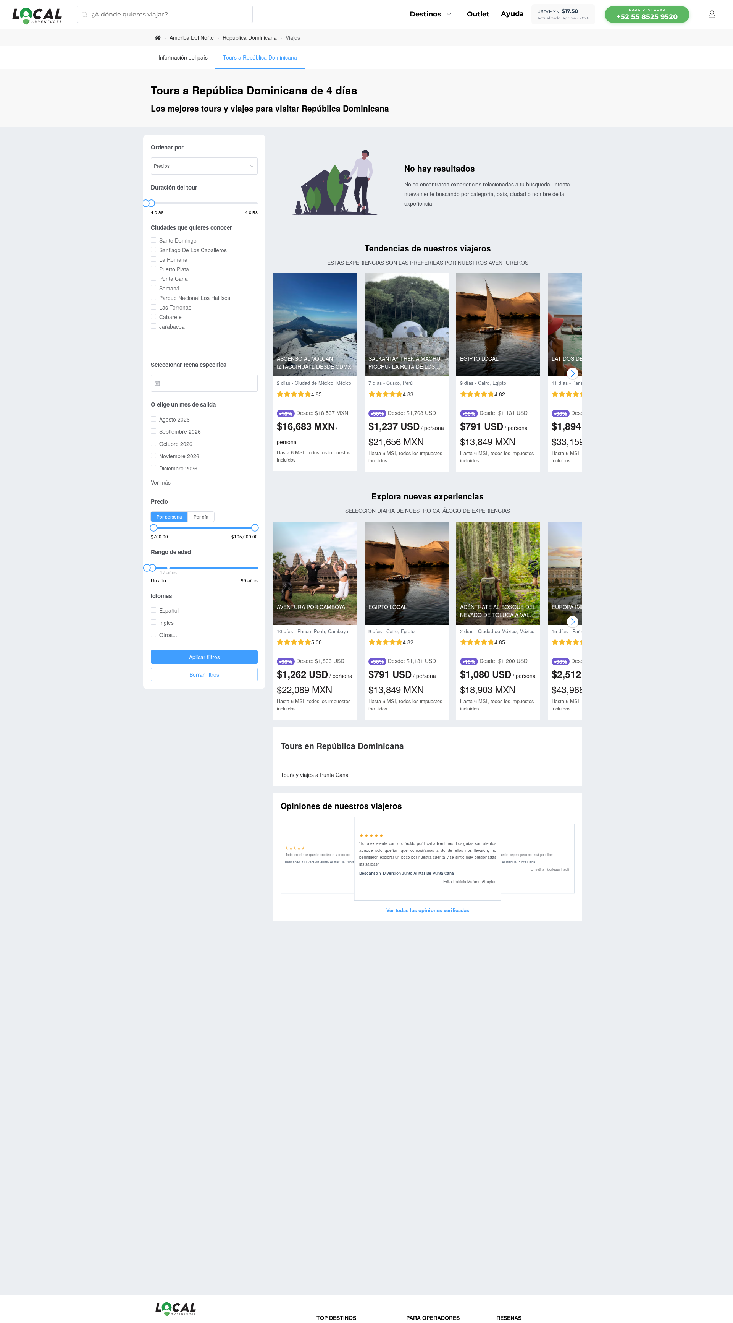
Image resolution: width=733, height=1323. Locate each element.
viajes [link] (293, 37)
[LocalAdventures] (40, 16)
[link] (158, 38)
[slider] (145, 203)
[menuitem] (432, 14)
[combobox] (179, 383)
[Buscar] (84, 14)
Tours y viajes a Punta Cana (315, 774)
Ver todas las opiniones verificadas (427, 910)
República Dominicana (250, 37)
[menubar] (647, 14)
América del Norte (192, 37)
